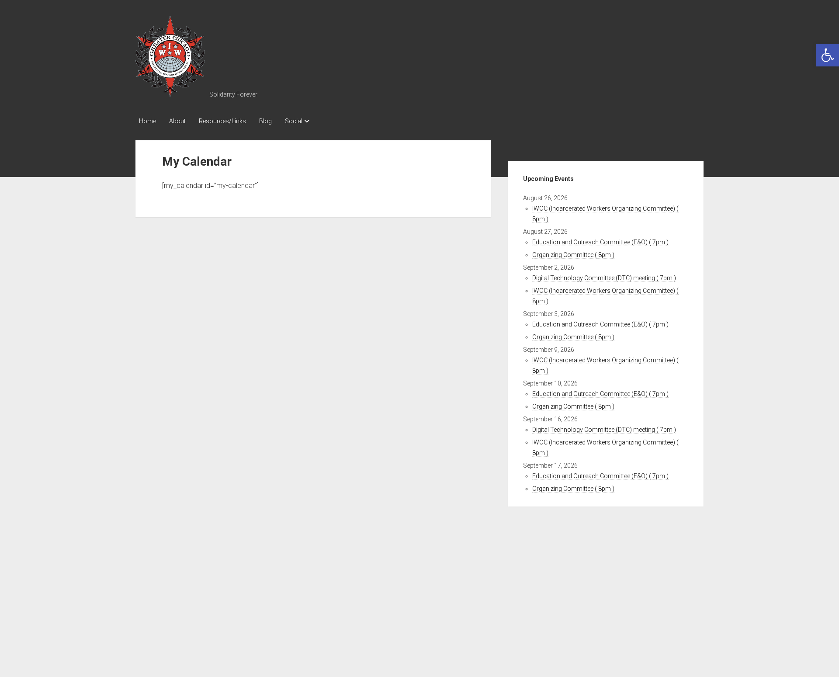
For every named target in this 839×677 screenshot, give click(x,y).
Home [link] (147, 121)
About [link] (177, 121)
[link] (827, 55)
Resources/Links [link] (222, 121)
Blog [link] (265, 121)
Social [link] (293, 121)
